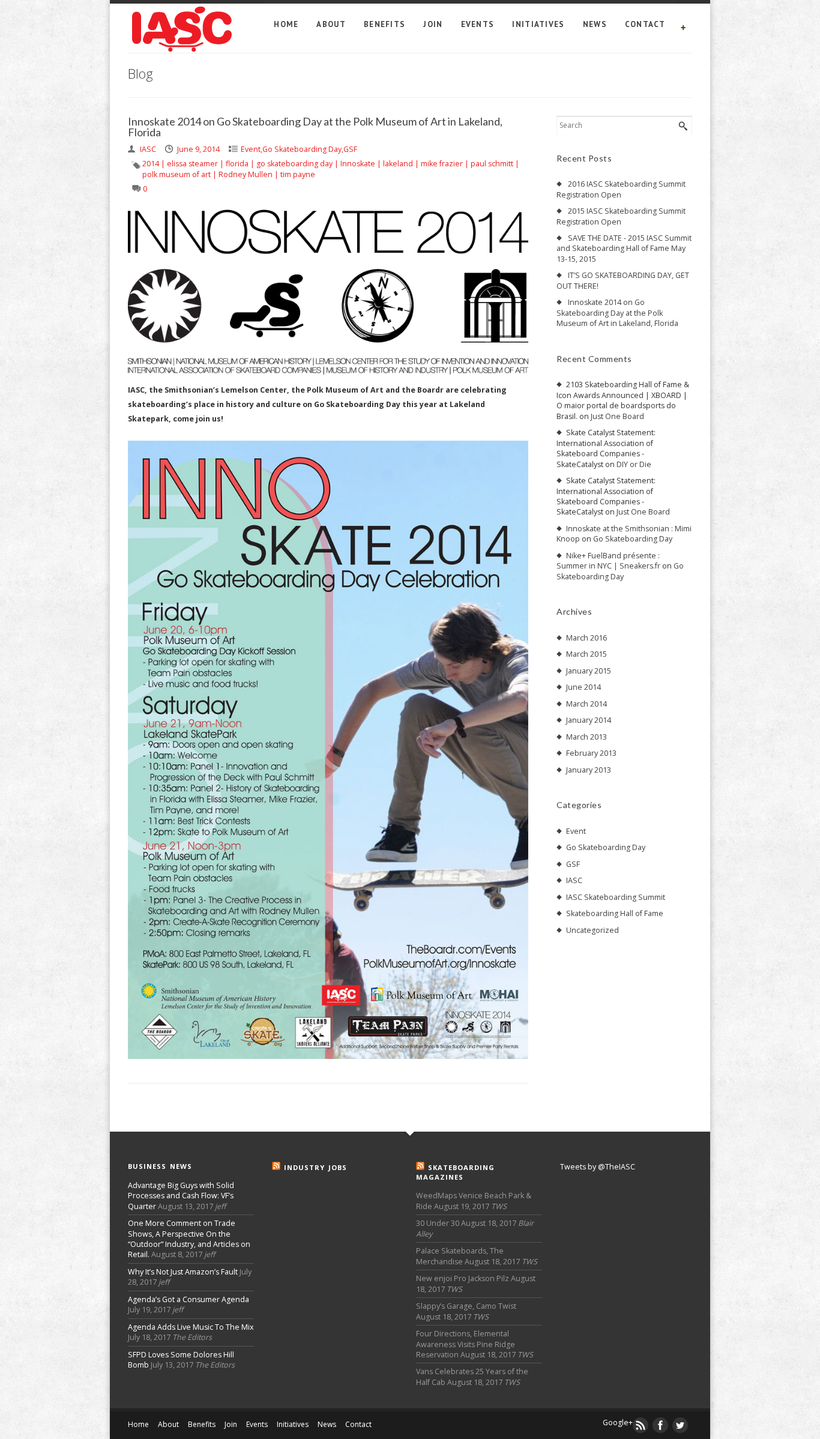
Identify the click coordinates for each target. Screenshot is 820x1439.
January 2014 (588, 720)
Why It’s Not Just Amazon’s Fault (183, 1272)
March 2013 (586, 737)
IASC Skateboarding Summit (615, 897)
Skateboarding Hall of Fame (614, 913)
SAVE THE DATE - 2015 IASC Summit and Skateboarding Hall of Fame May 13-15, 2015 (624, 248)
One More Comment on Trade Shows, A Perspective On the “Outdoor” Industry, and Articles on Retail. (189, 1239)
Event (251, 149)
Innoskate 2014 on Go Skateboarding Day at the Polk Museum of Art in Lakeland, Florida (315, 127)
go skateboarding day (294, 163)
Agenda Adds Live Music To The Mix (191, 1327)
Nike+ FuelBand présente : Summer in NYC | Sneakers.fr (608, 561)
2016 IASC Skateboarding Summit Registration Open (621, 189)
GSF (350, 149)
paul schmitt (492, 163)
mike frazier (442, 163)
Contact (645, 24)
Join (432, 24)
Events (478, 24)
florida (237, 163)
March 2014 (586, 704)
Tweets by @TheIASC (597, 1167)
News (595, 24)
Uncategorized (592, 930)
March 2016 (586, 638)
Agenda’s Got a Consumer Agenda (188, 1299)
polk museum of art (176, 174)
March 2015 (586, 654)
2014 (150, 163)
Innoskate (357, 163)
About (331, 24)
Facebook (661, 1425)
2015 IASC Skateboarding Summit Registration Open (621, 216)
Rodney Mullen (246, 174)
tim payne (297, 174)
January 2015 (588, 671)
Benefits (384, 24)
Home (286, 24)
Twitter (680, 1425)
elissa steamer (192, 163)
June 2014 (583, 687)
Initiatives (538, 24)
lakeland (398, 163)
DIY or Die (634, 464)
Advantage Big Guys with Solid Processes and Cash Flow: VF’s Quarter (181, 1195)
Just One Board (617, 416)
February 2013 (591, 753)
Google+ (618, 1422)
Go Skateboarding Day (302, 149)
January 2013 (588, 770)
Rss (641, 1425)
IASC (574, 880)
